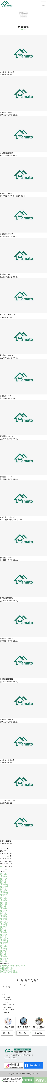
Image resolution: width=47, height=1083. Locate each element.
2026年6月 (3, 876)
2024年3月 (3, 899)
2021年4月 (3, 952)
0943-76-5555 (12, 1079)
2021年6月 (3, 948)
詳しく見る (7, 1033)
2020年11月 (4, 960)
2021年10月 (4, 942)
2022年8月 (3, 926)
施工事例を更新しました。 (9, 970)
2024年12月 (4, 892)
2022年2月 (3, 936)
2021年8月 (3, 945)
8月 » (6, 869)
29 (7, 866)
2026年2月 (3, 883)
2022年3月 (3, 934)
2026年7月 (3, 875)
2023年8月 (3, 907)
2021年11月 (4, 940)
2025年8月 (3, 888)
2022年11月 (4, 921)
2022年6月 (3, 929)
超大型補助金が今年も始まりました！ (13, 965)
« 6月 (1, 869)
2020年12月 (4, 958)
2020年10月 (4, 961)
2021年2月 (3, 955)
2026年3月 (3, 881)
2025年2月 (3, 891)
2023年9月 (3, 905)
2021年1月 (3, 957)
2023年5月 (3, 912)
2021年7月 (3, 947)
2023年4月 (3, 913)
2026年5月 (3, 878)
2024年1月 (3, 902)
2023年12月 (4, 904)
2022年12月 (4, 920)
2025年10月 (4, 886)
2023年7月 (3, 909)
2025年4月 (3, 889)
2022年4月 (3, 933)
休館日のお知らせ (6, 967)
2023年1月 (3, 918)
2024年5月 (3, 897)
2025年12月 (4, 885)
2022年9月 (3, 924)
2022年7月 (3, 928)
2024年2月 (3, 900)
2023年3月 (3, 915)
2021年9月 (3, 944)
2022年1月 (3, 937)
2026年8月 (3, 873)
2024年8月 (3, 894)
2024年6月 (3, 896)
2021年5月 (3, 950)
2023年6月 (3, 910)
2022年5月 (3, 931)
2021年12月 (4, 939)
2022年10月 (4, 923)
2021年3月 (3, 953)
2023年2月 (3, 916)
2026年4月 (3, 880)
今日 (4, 994)
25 (1, 866)
